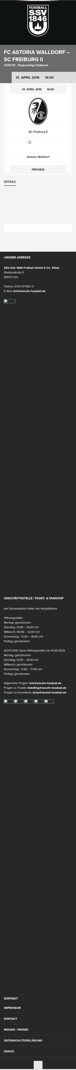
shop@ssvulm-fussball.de (49, 692)
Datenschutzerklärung (23, 1040)
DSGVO (9, 1051)
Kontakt (10, 1018)
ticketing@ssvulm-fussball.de (47, 688)
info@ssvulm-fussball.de (29, 291)
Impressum (12, 1007)
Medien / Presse (16, 1029)
